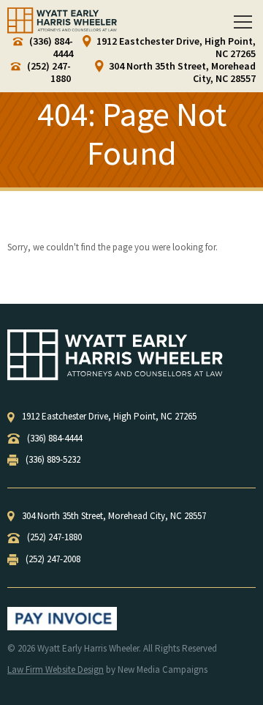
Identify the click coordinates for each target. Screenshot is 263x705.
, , (109, 416)
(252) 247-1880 (48, 72)
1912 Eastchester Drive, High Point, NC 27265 (175, 47)
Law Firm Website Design (55, 669)
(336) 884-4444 (50, 47)
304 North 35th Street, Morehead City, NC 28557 (181, 72)
